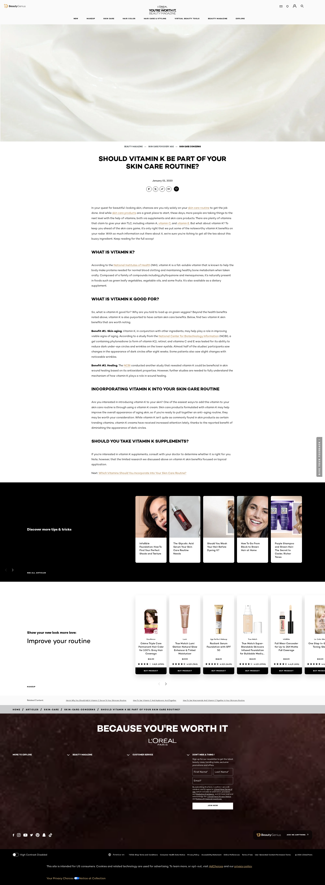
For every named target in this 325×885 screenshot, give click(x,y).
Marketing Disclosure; (205, 794)
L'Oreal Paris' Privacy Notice (219, 796)
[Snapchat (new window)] (44, 835)
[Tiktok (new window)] (50, 835)
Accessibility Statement (211, 855)
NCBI (127, 365)
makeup (31, 687)
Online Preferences (232, 855)
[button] (319, 457)
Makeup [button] (91, 18)
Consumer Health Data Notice (172, 855)
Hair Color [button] (129, 18)
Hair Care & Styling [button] (155, 18)
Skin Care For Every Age (161, 146)
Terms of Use (247, 855)
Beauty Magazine (133, 146)
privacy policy (243, 866)
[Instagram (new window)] (19, 835)
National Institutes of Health (132, 265)
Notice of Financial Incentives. (209, 799)
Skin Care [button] (108, 18)
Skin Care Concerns (190, 146)
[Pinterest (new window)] (37, 835)
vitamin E (183, 223)
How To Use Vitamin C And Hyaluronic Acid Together (154, 700)
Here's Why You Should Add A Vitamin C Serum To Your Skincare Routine (96, 700)
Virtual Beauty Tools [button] (187, 18)
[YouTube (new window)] (25, 835)
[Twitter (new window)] (31, 835)
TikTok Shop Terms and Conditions (143, 855)
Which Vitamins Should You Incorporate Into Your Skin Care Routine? (142, 473)
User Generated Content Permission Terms (273, 855)
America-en (118, 854)
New (76, 18)
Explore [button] (240, 18)
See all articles (36, 573)
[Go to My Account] (294, 6)
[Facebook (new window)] (13, 835)
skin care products (124, 213)
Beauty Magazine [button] (217, 18)
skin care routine (198, 207)
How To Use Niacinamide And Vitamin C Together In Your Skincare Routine (214, 700)
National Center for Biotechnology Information (189, 336)
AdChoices (216, 866)
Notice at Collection (92, 878)
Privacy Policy (193, 855)
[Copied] (162, 189)
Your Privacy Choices (60, 878)
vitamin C (164, 223)
